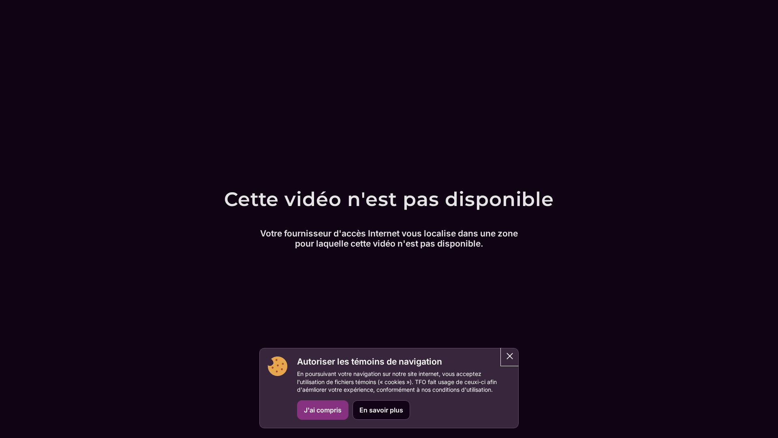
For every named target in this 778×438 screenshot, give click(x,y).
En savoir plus (381, 410)
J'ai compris (323, 410)
